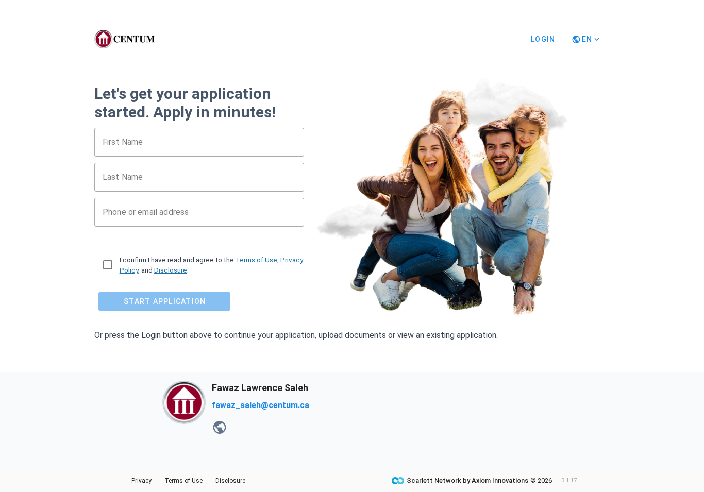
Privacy (141, 480)
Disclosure (170, 270)
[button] (219, 427)
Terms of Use (256, 260)
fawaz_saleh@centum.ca (260, 405)
